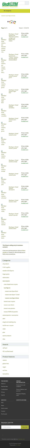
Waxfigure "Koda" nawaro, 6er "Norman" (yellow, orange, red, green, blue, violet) (14, 37)
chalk (4, 329)
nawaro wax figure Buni (11, 291)
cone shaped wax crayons (11, 284)
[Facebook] (23, 432)
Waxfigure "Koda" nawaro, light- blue (13, 91)
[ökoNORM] (5, 5)
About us (3, 383)
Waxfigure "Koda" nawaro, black (13, 227)
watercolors (6, 277)
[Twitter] (25, 432)
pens (4, 318)
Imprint (3, 395)
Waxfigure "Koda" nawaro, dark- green (13, 120)
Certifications (4, 389)
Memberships (4, 386)
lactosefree (6, 374)
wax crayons (6, 281)
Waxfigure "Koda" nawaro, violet (13, 201)
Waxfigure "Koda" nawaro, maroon (13, 214)
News (2, 405)
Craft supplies (6, 267)
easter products (7, 335)
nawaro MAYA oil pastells (11, 311)
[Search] (26, 3)
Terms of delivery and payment (21, 390)
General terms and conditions (20, 385)
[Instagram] (28, 432)
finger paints (6, 274)
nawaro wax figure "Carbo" (12, 294)
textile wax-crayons (8, 325)
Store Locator (4, 408)
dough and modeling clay (9, 322)
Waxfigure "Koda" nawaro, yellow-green (13, 76)
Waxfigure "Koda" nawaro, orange (13, 160)
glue (4, 332)
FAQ (2, 402)
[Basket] (22, 11)
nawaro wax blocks (9, 305)
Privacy (3, 392)
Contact (3, 411)
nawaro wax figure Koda (12, 298)
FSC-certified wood (8, 351)
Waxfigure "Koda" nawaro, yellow (13, 147)
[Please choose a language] (2, 435)
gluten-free (6, 363)
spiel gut (5, 348)
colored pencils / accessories (10, 315)
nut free (5, 370)
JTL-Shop (18, 445)
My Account (4, 414)
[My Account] (27, 11)
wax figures (7, 288)
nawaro (5, 360)
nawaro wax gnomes (9, 308)
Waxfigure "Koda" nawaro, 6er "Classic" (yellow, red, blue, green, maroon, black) (13, 57)
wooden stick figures (8, 270)
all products (6, 264)
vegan (4, 367)
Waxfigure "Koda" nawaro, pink (13, 174)
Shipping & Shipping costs (21, 394)
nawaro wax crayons (9, 301)
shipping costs (21, 439)
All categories (7, 10)
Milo (4, 339)
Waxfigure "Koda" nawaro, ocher (13, 134)
